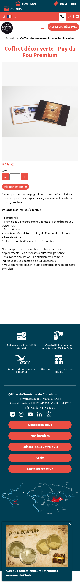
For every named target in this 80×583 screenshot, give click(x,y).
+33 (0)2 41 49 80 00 (62, 17)
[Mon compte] (70, 16)
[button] (77, 16)
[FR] (12, 16)
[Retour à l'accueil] (7, 27)
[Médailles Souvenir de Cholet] (37, 546)
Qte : (5, 171)
